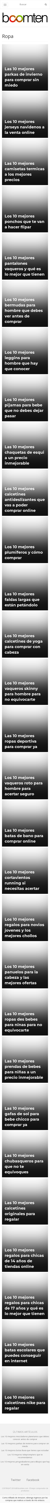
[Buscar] (46, 4)
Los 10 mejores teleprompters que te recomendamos (25, 1456)
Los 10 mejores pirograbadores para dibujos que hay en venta (25, 1463)
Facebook (33, 1480)
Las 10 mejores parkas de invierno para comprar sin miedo (25, 1445)
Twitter (16, 1480)
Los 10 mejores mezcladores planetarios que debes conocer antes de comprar (25, 1437)
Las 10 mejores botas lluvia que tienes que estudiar (25, 1450)
